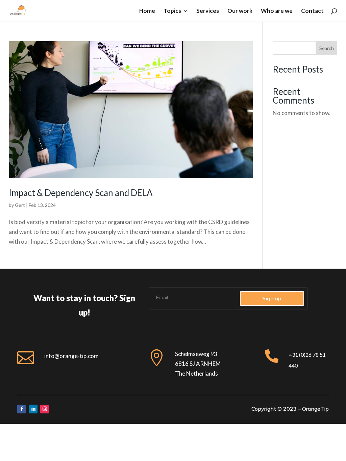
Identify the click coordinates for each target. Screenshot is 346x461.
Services (207, 11)
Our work (239, 11)
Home (147, 11)
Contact (312, 11)
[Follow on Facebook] (21, 409)
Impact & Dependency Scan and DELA (81, 192)
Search (326, 48)
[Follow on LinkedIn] (33, 409)
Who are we (277, 11)
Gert (20, 205)
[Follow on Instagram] (44, 409)
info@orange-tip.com (71, 355)
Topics (172, 11)
